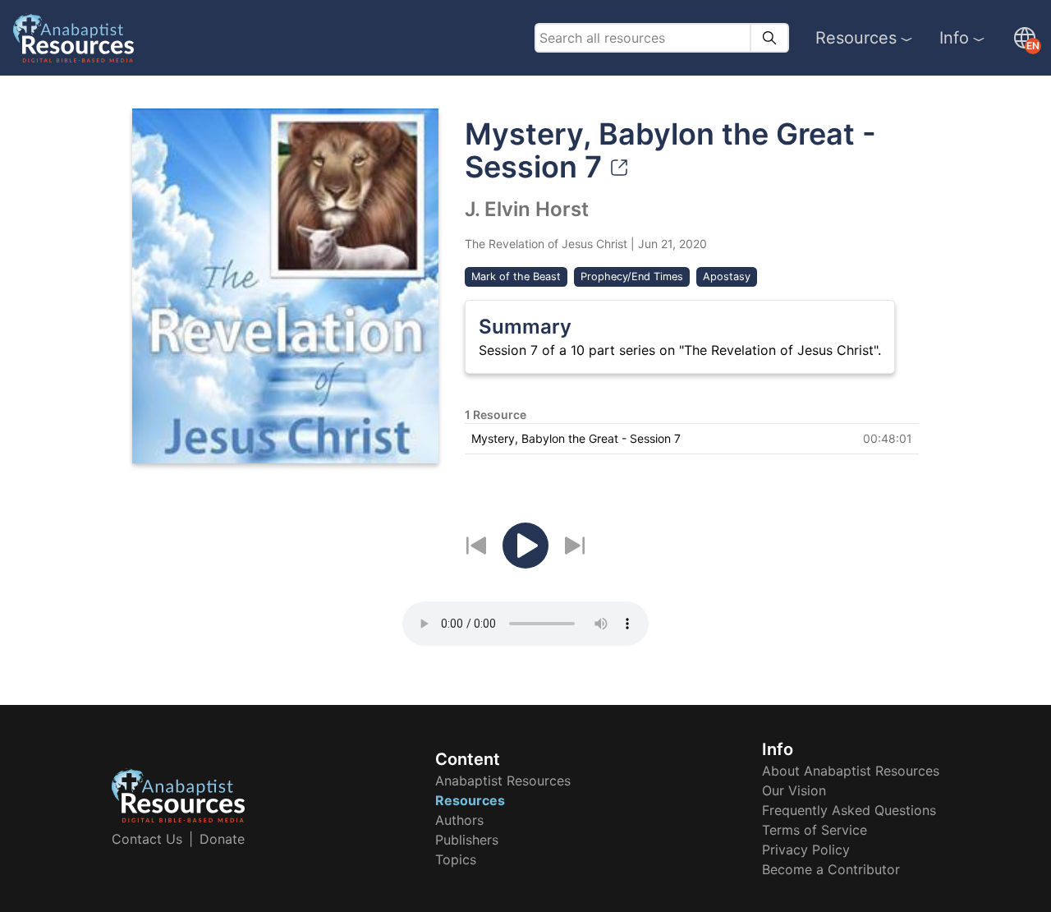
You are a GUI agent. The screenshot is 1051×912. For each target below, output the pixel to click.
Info (954, 38)
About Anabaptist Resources (850, 770)
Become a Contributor (831, 869)
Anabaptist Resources (503, 780)
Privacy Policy (806, 849)
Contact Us (147, 839)
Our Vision (794, 790)
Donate (222, 839)
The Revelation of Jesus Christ (546, 244)
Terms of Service (814, 830)
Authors (459, 820)
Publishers (466, 839)
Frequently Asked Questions (849, 810)
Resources (856, 38)
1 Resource (495, 414)
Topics (455, 859)
